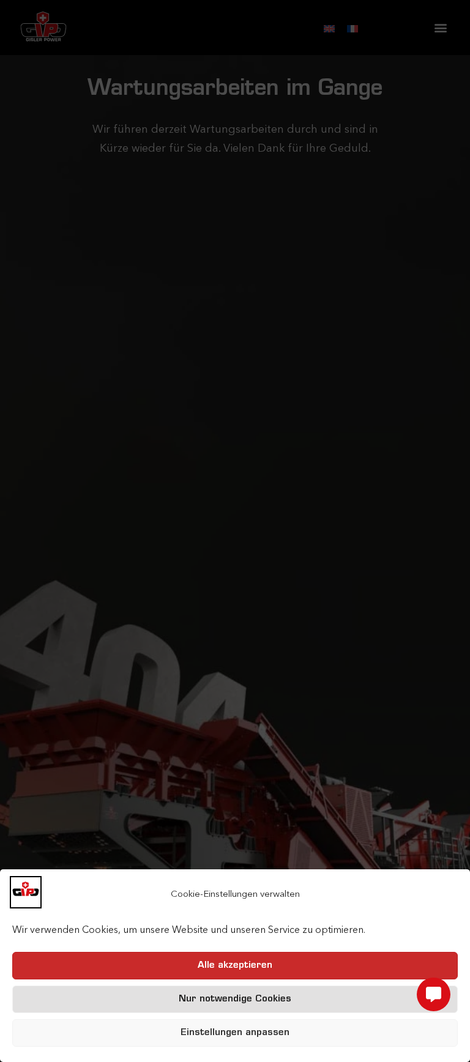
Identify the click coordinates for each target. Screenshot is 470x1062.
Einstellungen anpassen (235, 1033)
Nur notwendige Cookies (235, 999)
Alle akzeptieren (235, 965)
